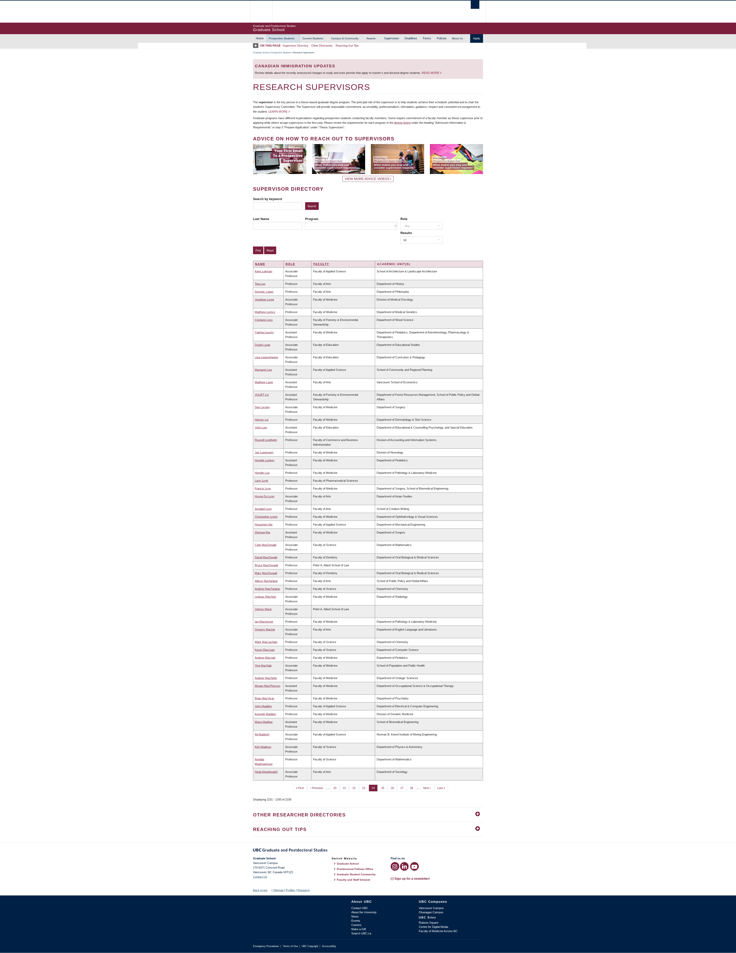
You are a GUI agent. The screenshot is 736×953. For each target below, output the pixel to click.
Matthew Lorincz (265, 312)
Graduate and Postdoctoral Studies (368, 850)
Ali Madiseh (262, 734)
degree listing (402, 122)
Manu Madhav (264, 722)
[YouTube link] (414, 866)
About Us (457, 38)
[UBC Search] (475, 5)
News (355, 916)
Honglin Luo (262, 472)
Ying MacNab (263, 665)
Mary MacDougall (266, 573)
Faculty (321, 264)
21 (346, 788)
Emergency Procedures (266, 946)
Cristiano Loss (264, 320)
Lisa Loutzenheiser (266, 357)
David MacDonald (266, 557)
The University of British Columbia (261, 12)
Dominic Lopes (264, 291)
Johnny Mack (263, 609)
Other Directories (322, 45)
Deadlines (411, 38)
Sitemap (278, 890)
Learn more (278, 111)
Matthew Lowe (264, 382)
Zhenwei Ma (262, 532)
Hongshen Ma (263, 524)
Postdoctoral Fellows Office (355, 869)
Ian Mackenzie (264, 621)
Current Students (312, 38)
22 (355, 788)
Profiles (290, 890)
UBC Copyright (310, 946)
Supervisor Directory (295, 45)
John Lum (261, 427)
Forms (427, 38)
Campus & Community (344, 38)
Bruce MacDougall (266, 565)
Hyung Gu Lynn (264, 496)
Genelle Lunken (264, 460)
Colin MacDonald (265, 545)
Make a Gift (358, 929)
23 (365, 788)
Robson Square (428, 922)
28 (413, 788)
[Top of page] (256, 45)
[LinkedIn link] (404, 866)
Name (260, 264)
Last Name (261, 219)
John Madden (263, 706)
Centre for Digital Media (433, 926)
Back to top (260, 890)
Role (403, 219)
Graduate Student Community (356, 874)
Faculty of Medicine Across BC (438, 931)
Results (406, 233)
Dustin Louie (262, 344)
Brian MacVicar (264, 698)
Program (311, 219)
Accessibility (329, 946)
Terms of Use (290, 946)
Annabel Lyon (263, 508)
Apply (476, 38)
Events (355, 920)
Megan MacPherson (267, 686)
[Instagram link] (395, 866)
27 (403, 788)
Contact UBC (359, 908)
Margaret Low (263, 369)
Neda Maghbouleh (266, 771)
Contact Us (260, 876)
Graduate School (261, 52)
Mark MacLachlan (266, 642)
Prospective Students (281, 38)
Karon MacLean (265, 649)
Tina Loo (260, 283)
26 (394, 788)
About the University (364, 912)
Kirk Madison (263, 747)
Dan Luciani (262, 407)
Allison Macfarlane (266, 581)
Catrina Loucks (264, 332)
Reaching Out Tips (347, 45)
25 (384, 788)
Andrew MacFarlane (267, 588)
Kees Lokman (263, 271)
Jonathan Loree (264, 299)
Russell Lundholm (266, 440)
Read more (431, 72)
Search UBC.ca (361, 933)
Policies (442, 38)
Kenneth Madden (265, 714)
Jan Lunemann (264, 452)
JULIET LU (262, 394)
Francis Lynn (263, 488)
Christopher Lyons (266, 516)
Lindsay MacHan (265, 596)
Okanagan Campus (431, 912)
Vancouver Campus (431, 908)
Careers (356, 925)
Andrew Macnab (265, 657)
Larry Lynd (261, 480)
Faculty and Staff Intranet (353, 879)
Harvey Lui (261, 419)
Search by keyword (267, 199)
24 (375, 788)
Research (303, 890)
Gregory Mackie (265, 629)
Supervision (391, 38)
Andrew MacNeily (266, 678)
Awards (370, 38)
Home (260, 38)
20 (336, 788)
